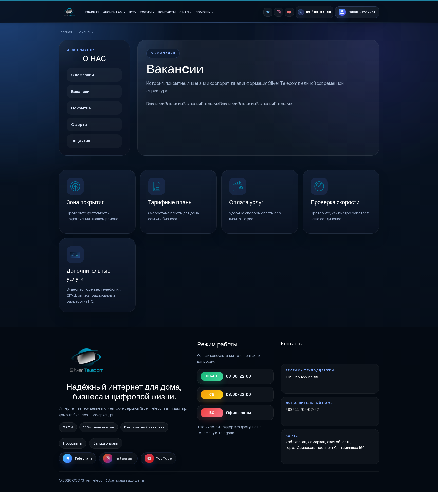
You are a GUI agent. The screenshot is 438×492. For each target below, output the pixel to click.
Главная (92, 12)
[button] (114, 12)
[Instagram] (278, 12)
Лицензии (80, 141)
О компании (82, 74)
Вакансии (80, 91)
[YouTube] (289, 12)
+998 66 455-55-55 (302, 376)
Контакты (167, 12)
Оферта (79, 124)
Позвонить (72, 443)
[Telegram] (267, 12)
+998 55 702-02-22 (302, 409)
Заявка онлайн (106, 443)
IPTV (132, 12)
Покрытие (81, 108)
